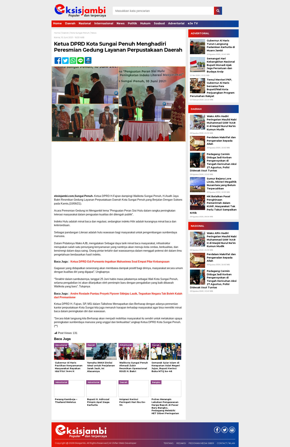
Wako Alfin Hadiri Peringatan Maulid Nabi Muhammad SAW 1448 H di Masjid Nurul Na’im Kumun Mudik (221, 123)
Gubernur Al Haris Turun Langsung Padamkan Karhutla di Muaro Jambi (221, 45)
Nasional (85, 23)
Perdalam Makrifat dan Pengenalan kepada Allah (221, 140)
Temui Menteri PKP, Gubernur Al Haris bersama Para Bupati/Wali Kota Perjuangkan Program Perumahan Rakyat (212, 88)
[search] (218, 11)
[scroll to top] (278, 442)
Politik (132, 23)
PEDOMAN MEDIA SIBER (201, 443)
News (121, 23)
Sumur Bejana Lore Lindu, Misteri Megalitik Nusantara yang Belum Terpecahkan (221, 183)
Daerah (70, 23)
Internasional (103, 23)
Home (57, 23)
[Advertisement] (118, 169)
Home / (58, 33)
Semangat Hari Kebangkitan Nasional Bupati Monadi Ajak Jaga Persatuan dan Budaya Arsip (221, 65)
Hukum (145, 23)
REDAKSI (181, 443)
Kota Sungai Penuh (79, 33)
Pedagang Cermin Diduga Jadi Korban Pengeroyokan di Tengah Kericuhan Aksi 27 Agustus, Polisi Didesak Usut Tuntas (213, 162)
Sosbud (159, 23)
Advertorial (176, 23)
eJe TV (193, 23)
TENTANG (169, 443)
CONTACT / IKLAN (226, 443)
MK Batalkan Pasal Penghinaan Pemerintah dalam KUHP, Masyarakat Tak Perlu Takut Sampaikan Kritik (213, 204)
